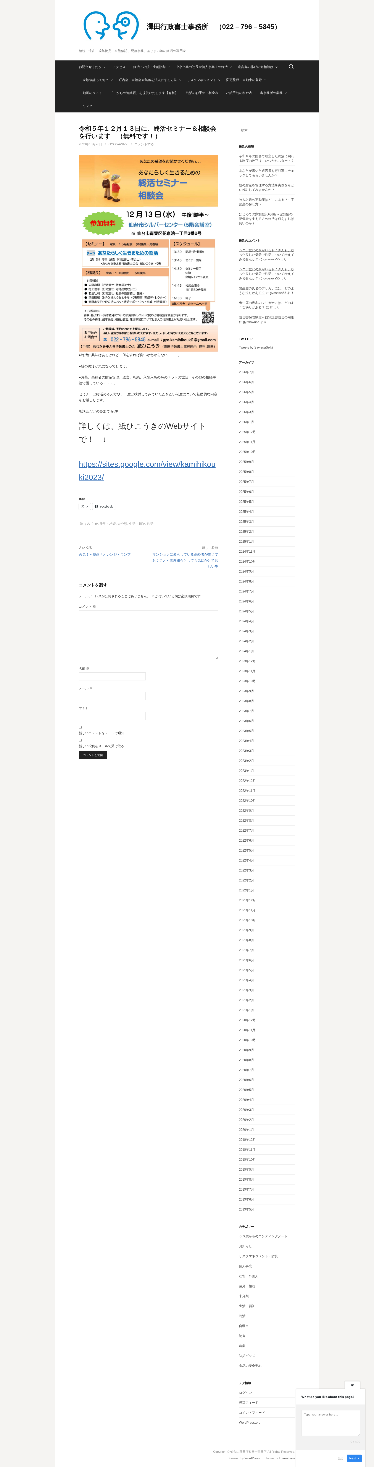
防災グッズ (247, 1356)
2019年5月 (246, 1209)
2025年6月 (246, 491)
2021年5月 (246, 970)
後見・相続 (108, 524)
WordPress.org (249, 1422)
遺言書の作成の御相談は (255, 67)
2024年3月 (246, 631)
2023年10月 (247, 681)
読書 (242, 1336)
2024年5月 (246, 611)
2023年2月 (246, 761)
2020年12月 (247, 1020)
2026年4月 (246, 402)
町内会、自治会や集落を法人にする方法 (148, 80)
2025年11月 (247, 442)
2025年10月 (247, 452)
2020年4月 (246, 1100)
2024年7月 (246, 591)
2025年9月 (246, 462)
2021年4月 (246, 980)
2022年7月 (246, 830)
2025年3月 (246, 521)
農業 (242, 1346)
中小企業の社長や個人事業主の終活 (202, 67)
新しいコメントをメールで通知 (101, 733)
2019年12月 (247, 1139)
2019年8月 (246, 1179)
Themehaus (287, 1458)
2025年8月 (246, 472)
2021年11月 (247, 910)
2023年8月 (246, 701)
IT (271, 307)
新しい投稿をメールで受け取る (101, 746)
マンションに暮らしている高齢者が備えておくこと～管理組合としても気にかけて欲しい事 (185, 560)
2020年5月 (246, 1090)
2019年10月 (247, 1159)
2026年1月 (246, 422)
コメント (87, 606)
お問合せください (92, 67)
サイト (84, 708)
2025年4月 (246, 511)
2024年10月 (247, 561)
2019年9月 (246, 1169)
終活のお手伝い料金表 (202, 93)
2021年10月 (247, 920)
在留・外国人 (248, 1276)
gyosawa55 (118, 144)
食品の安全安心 (250, 1366)
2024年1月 (246, 651)
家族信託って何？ (96, 80)
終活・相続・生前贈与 (149, 67)
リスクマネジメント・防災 (258, 1256)
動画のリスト (92, 93)
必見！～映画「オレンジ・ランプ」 (106, 554)
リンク (87, 106)
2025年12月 (247, 432)
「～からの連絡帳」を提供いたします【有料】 (144, 93)
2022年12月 (247, 780)
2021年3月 (246, 990)
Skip (340, 1458)
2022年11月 (247, 790)
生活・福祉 (137, 524)
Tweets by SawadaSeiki (256, 347)
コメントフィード (252, 1412)
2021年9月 (246, 930)
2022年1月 (246, 890)
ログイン (245, 1392)
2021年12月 (247, 900)
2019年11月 (247, 1149)
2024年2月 (246, 641)
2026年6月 (246, 382)
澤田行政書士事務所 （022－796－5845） (214, 27)
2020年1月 (246, 1129)
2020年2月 (246, 1119)
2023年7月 (246, 711)
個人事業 (245, 1266)
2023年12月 (247, 661)
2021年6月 (246, 960)
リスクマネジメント (201, 80)
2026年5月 (246, 392)
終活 (150, 524)
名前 (84, 668)
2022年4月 (246, 860)
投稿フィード (248, 1402)
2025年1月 (246, 541)
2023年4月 (246, 741)
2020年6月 (246, 1080)
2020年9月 (246, 1050)
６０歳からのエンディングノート (263, 1236)
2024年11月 (247, 551)
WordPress (252, 1458)
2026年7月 (246, 372)
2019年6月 (246, 1199)
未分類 (122, 524)
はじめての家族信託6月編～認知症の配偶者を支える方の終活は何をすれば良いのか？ (266, 218)
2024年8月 (246, 581)
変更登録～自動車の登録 (244, 80)
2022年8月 (246, 820)
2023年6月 (246, 721)
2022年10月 (247, 800)
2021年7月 (246, 950)
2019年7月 (246, 1189)
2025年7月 (246, 482)
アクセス (119, 67)
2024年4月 (246, 621)
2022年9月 (246, 810)
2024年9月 (246, 571)
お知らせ (91, 524)
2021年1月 (246, 1010)
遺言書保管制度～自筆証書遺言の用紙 (266, 317)
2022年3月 (246, 870)
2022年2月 (246, 880)
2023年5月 (246, 731)
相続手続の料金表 (239, 93)
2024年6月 (246, 601)
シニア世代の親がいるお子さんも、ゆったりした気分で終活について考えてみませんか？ (266, 254)
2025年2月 (246, 531)
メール (86, 688)
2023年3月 (246, 751)
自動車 (244, 1326)
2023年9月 (246, 691)
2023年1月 (246, 770)
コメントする (144, 144)
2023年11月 (247, 671)
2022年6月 (246, 840)
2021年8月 (246, 940)
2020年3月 (246, 1110)
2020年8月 (246, 1060)
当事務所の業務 (271, 93)
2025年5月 (246, 501)
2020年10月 (247, 1040)
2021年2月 (246, 1000)
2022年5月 (246, 850)
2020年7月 (246, 1070)
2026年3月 (246, 412)
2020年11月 (247, 1030)
